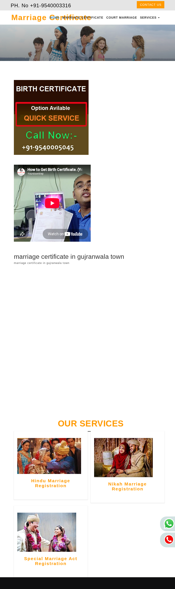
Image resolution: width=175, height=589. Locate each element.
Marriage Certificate (82, 17)
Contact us (150, 4)
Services (149, 17)
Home (54, 17)
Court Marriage (121, 17)
